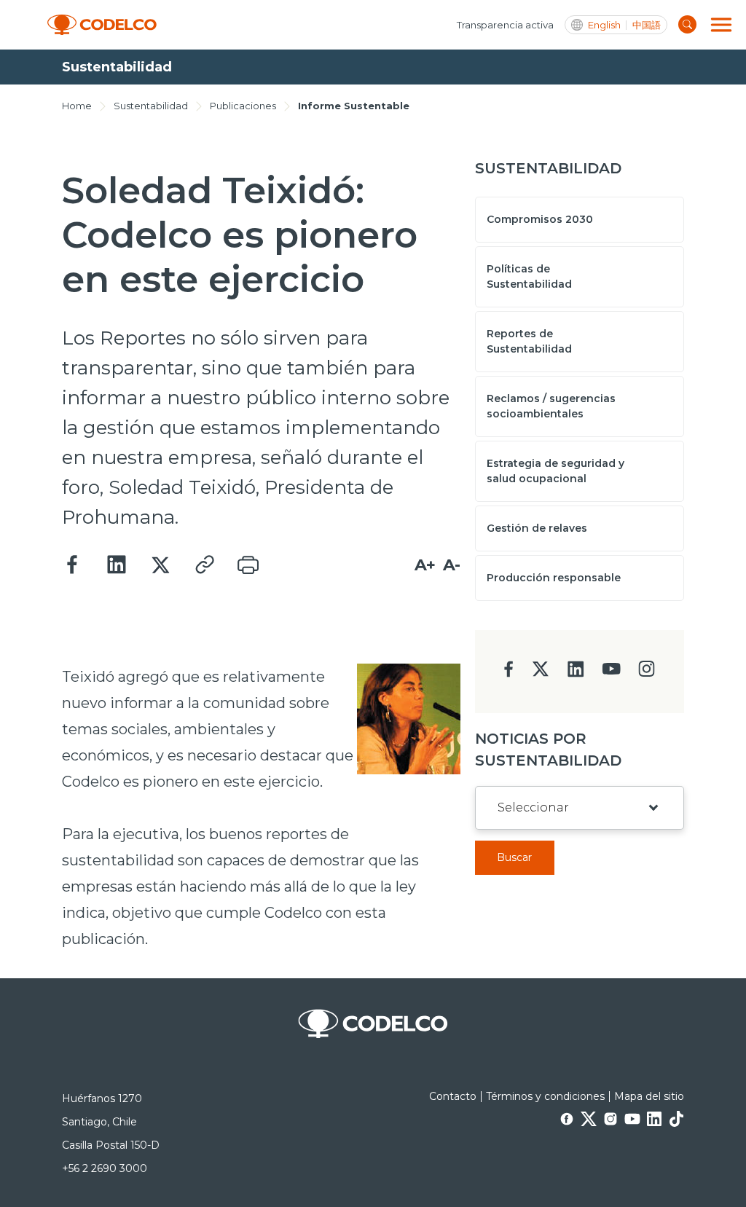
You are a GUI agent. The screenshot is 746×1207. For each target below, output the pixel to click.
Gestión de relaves (537, 528)
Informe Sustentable (353, 105)
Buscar (514, 857)
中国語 (646, 25)
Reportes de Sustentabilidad (529, 341)
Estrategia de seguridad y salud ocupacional (555, 471)
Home (77, 105)
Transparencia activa (505, 25)
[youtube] (611, 673)
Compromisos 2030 (540, 219)
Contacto (452, 1096)
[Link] (204, 565)
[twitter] (540, 675)
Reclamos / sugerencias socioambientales (551, 406)
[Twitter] (160, 565)
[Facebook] (73, 565)
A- (451, 565)
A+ (425, 565)
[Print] (248, 565)
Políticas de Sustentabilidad (529, 276)
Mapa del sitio (649, 1096)
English (604, 25)
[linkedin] (576, 673)
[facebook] (509, 673)
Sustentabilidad (151, 105)
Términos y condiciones (545, 1096)
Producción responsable (554, 577)
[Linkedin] (116, 565)
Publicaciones (243, 105)
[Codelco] (102, 25)
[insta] (646, 673)
